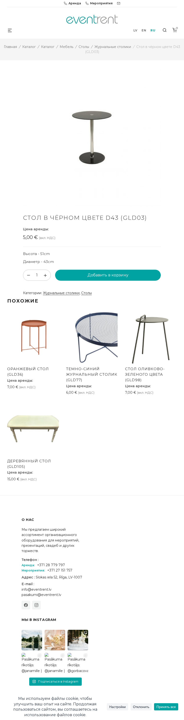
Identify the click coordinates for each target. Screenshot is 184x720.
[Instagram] (36, 605)
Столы (84, 47)
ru (152, 30)
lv (135, 30)
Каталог (29, 47)
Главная (10, 47)
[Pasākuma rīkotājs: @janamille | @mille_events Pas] (32, 663)
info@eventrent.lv (37, 589)
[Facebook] (26, 605)
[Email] (118, 3)
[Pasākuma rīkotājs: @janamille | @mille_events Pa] (32, 640)
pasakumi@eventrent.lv (41, 595)
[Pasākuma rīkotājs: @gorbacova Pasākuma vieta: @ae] (78, 663)
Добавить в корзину (107, 275)
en (144, 30)
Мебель (66, 47)
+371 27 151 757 (59, 570)
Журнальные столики (112, 47)
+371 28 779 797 (51, 565)
